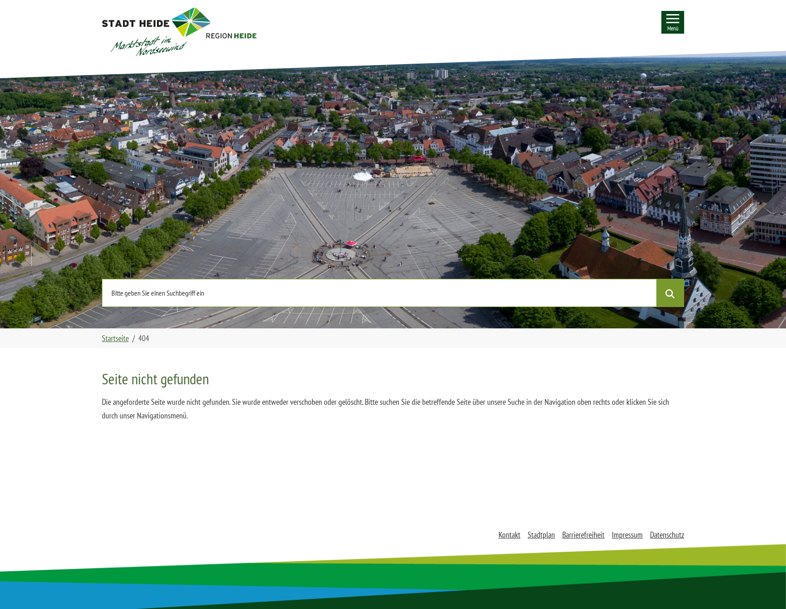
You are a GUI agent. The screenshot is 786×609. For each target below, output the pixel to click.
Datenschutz (667, 534)
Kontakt (509, 534)
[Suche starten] (670, 293)
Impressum (627, 534)
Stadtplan (541, 534)
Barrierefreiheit (583, 534)
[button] (179, 31)
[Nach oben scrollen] (764, 587)
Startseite (115, 338)
